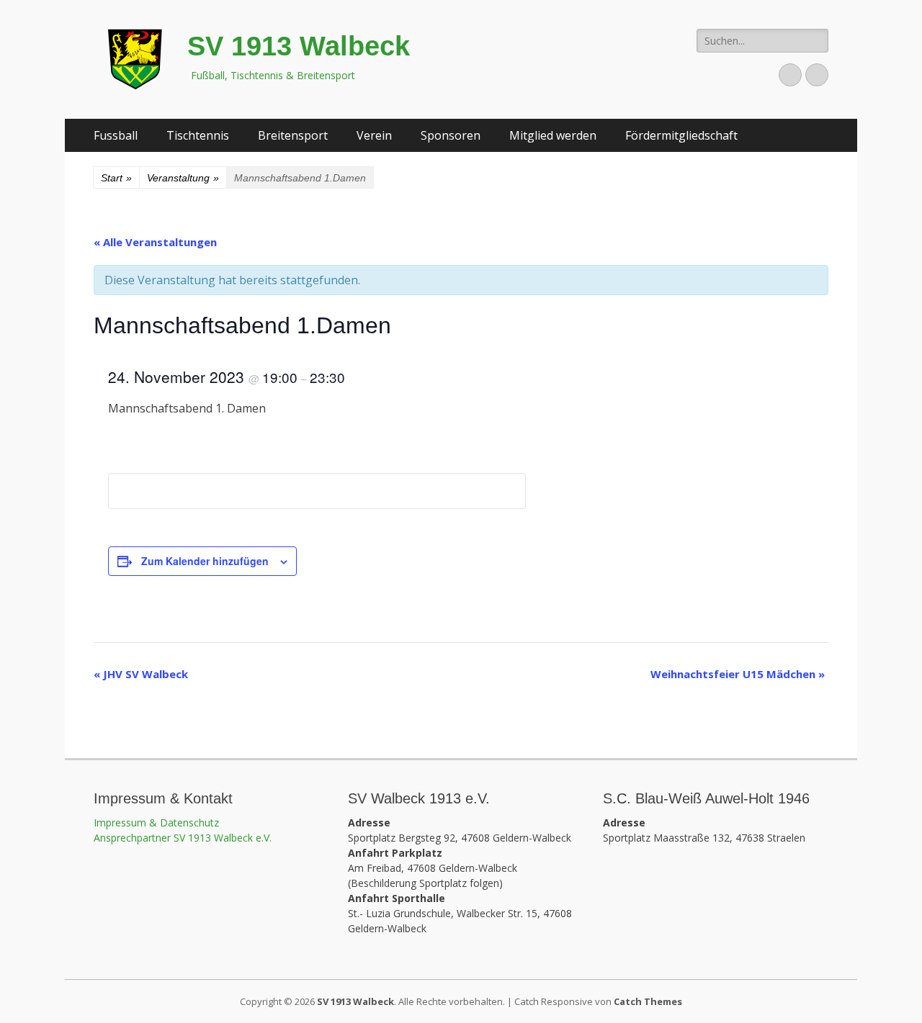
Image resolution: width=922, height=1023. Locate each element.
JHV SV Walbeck (141, 674)
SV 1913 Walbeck (298, 46)
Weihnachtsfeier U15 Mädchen (737, 674)
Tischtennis (197, 135)
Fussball (116, 135)
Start (116, 178)
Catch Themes (648, 1001)
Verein (374, 135)
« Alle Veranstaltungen (155, 242)
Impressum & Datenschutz (156, 822)
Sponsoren (450, 135)
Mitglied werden (552, 135)
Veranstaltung (183, 178)
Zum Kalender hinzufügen (205, 561)
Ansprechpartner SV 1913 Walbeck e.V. (183, 837)
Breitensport (293, 135)
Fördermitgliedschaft (681, 135)
